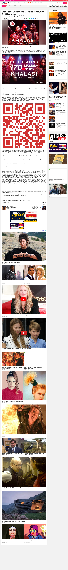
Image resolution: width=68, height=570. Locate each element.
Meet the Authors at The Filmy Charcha (48, 0)
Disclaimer (30, 0)
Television (20, 2)
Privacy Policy (34, 0)
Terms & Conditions (25, 0)
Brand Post (37, 2)
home (11, 2)
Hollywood (24, 2)
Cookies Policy (39, 0)
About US (20, 0)
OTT (32, 2)
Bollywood (15, 2)
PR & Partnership (15, 0)
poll (28, 2)
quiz (30, 2)
